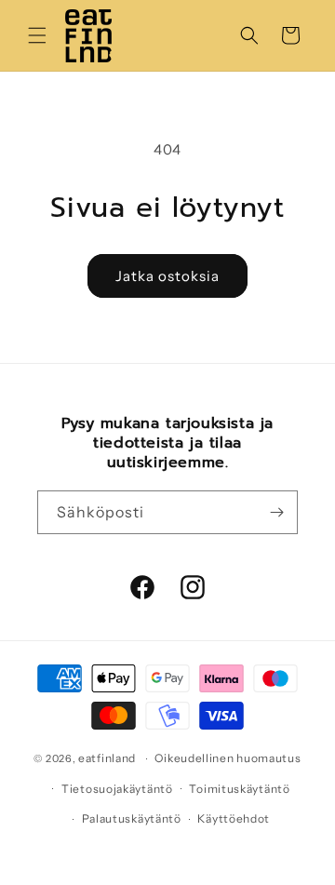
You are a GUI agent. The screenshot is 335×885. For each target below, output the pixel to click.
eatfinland (107, 758)
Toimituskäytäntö (239, 789)
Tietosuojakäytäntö (117, 789)
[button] (37, 35)
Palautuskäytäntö (131, 818)
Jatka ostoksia (167, 276)
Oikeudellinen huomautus (227, 758)
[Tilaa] (276, 512)
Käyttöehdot (233, 818)
